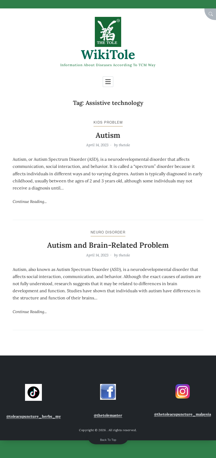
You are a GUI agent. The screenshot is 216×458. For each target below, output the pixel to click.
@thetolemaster (108, 415)
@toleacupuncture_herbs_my (33, 416)
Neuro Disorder (108, 232)
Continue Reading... (30, 201)
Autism (108, 135)
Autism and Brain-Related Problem (108, 245)
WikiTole (108, 54)
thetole (124, 145)
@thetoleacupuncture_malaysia (182, 414)
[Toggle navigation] (108, 81)
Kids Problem (108, 122)
